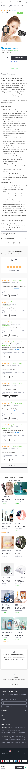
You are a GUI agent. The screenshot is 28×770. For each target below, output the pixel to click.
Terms (15, 753)
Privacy (18, 753)
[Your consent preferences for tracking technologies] (25, 767)
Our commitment (5, 736)
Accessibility (23, 753)
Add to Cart (21, 767)
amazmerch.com (5, 727)
